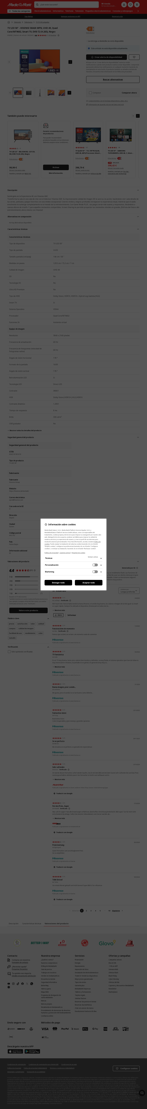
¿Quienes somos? (65, 553)
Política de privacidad (51, 553)
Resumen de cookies (78, 553)
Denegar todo (58, 582)
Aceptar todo (89, 582)
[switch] (95, 565)
